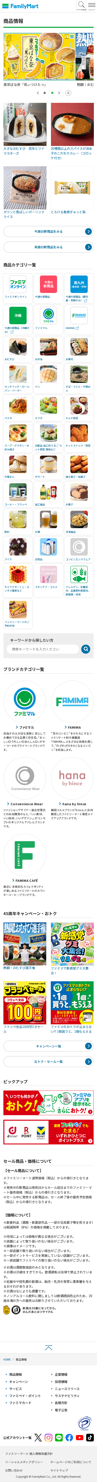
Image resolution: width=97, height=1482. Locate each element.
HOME (7, 1359)
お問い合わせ (14, 1470)
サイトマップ (59, 1470)
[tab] (45, 93)
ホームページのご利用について (70, 1462)
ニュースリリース (67, 1388)
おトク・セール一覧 (48, 1061)
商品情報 (15, 1374)
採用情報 (61, 1381)
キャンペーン (18, 1381)
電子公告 (61, 1410)
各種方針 (61, 1402)
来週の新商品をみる (48, 247)
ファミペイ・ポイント (25, 1395)
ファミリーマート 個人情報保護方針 (29, 1453)
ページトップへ (48, 1347)
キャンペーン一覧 (48, 1046)
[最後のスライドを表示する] (38, 93)
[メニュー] (91, 6)
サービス (15, 1388)
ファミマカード (20, 1402)
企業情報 (61, 1374)
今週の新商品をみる (48, 231)
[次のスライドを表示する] (59, 93)
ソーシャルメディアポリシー (24, 1462)
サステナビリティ (67, 1395)
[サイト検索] (81, 6)
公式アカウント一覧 (17, 1437)
